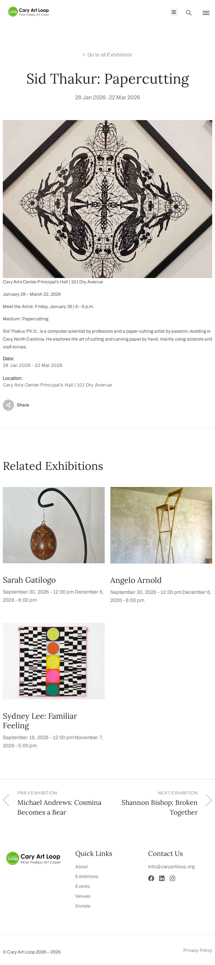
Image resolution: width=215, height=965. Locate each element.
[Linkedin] (162, 878)
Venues (82, 896)
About (81, 866)
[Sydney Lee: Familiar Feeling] (54, 660)
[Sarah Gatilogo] (54, 524)
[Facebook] (151, 878)
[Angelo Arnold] (161, 525)
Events (82, 886)
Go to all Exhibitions (109, 55)
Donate (82, 906)
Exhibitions (86, 876)
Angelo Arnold (136, 580)
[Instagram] (172, 878)
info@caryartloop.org (171, 866)
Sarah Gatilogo (29, 580)
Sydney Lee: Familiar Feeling (40, 720)
